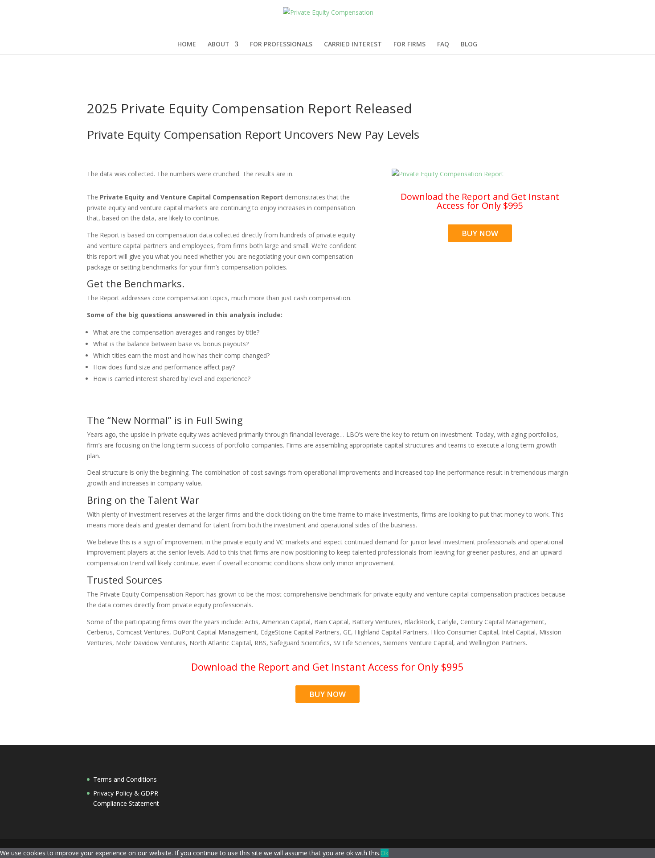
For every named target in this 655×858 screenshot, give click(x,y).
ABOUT (218, 44)
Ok (385, 853)
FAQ (443, 44)
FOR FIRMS (409, 44)
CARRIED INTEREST (353, 44)
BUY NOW (480, 233)
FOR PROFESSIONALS (281, 44)
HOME (186, 44)
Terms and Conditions (125, 779)
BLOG (469, 44)
